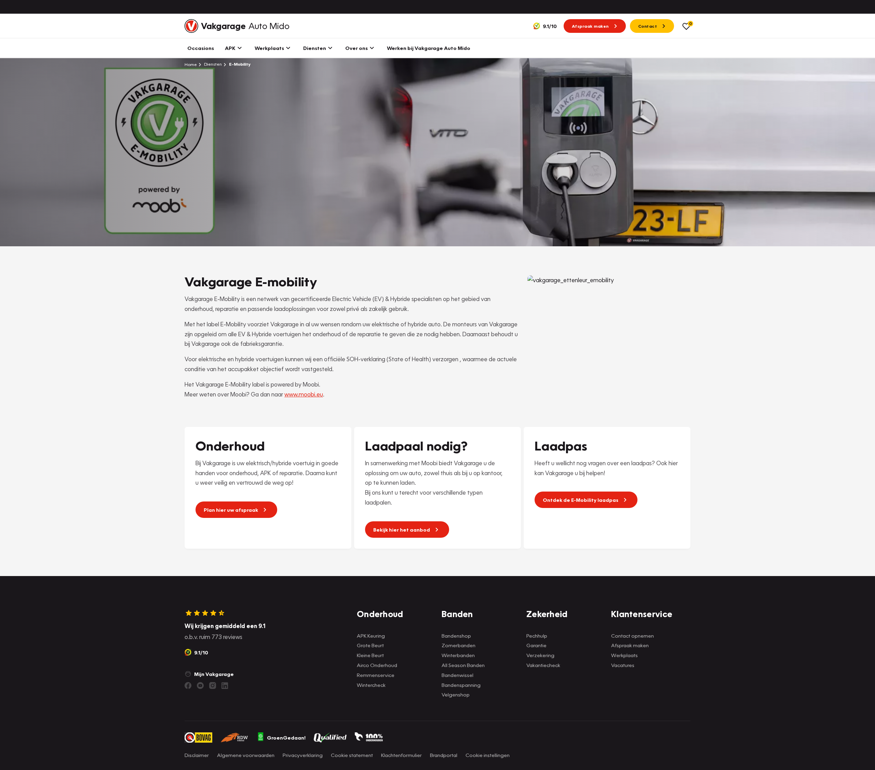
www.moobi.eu (303, 394)
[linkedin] (224, 685)
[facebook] (188, 685)
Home (191, 64)
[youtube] (200, 685)
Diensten (212, 64)
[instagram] (212, 685)
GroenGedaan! (286, 737)
